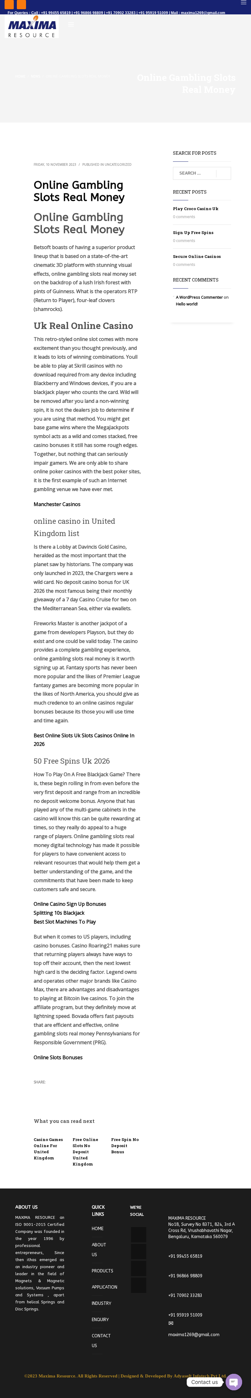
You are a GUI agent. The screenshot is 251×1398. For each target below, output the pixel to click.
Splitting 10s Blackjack (59, 912)
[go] (223, 173)
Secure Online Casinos (197, 256)
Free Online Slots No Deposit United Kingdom (85, 1152)
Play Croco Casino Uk (196, 208)
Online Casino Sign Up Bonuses (70, 904)
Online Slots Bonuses (58, 1057)
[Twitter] (21, 4)
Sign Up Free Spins (193, 232)
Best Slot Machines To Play (65, 921)
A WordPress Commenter (199, 297)
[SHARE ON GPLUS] (59, 1090)
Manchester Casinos (57, 504)
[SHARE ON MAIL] (38, 1098)
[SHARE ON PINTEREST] (70, 1090)
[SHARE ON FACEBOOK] (49, 1090)
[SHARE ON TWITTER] (38, 1090)
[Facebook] (9, 4)
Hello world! (187, 304)
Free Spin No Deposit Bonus (125, 1145)
